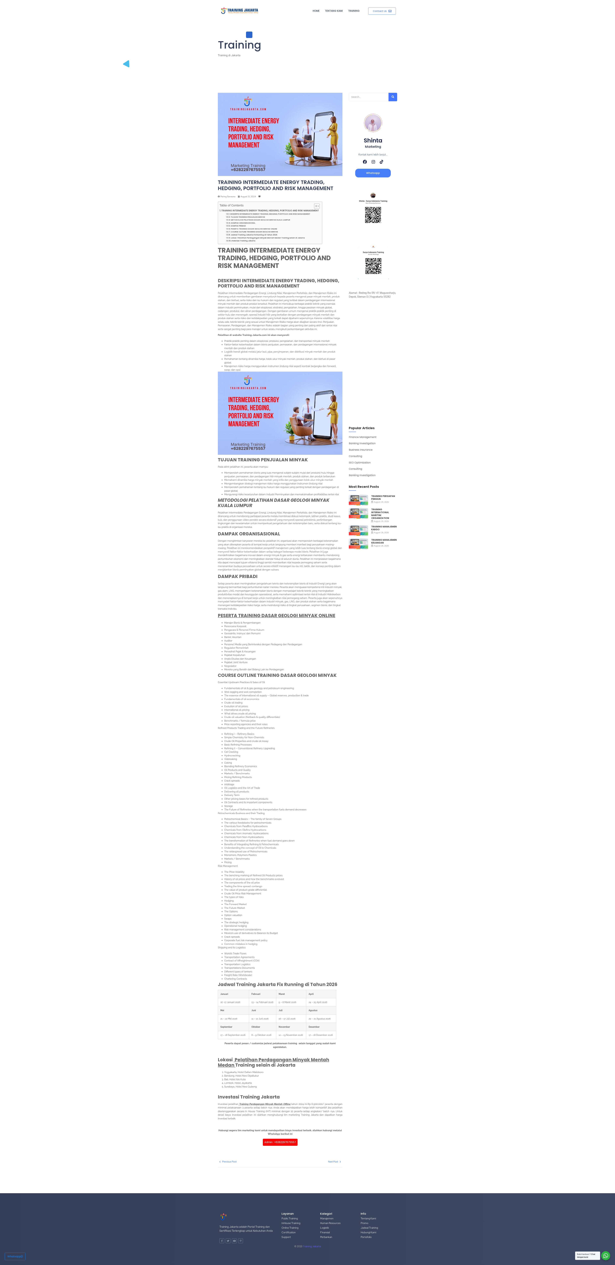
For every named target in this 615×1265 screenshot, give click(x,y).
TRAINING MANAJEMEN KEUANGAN (384, 541)
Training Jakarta (312, 1246)
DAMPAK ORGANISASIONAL (243, 223)
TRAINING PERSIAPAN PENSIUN (383, 497)
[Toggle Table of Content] (315, 206)
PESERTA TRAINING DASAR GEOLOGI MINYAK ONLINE (254, 229)
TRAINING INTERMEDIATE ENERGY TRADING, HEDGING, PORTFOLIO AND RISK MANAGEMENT (270, 210)
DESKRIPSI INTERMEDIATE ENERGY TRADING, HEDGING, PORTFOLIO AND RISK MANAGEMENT (270, 214)
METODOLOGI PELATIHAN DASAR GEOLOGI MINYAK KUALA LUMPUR (260, 220)
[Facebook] (365, 162)
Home (316, 10)
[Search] (393, 97)
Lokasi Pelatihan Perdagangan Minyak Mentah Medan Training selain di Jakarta (268, 238)
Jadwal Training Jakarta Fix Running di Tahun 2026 (254, 234)
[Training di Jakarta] (239, 10)
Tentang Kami (334, 10)
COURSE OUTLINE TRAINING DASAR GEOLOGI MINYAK (255, 231)
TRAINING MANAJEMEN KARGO (384, 528)
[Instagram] (373, 162)
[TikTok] (381, 162)
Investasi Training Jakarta (243, 240)
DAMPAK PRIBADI (238, 226)
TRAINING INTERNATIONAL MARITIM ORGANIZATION (380, 514)
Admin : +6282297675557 (280, 1142)
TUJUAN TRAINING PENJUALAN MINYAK (248, 217)
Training (354, 10)
